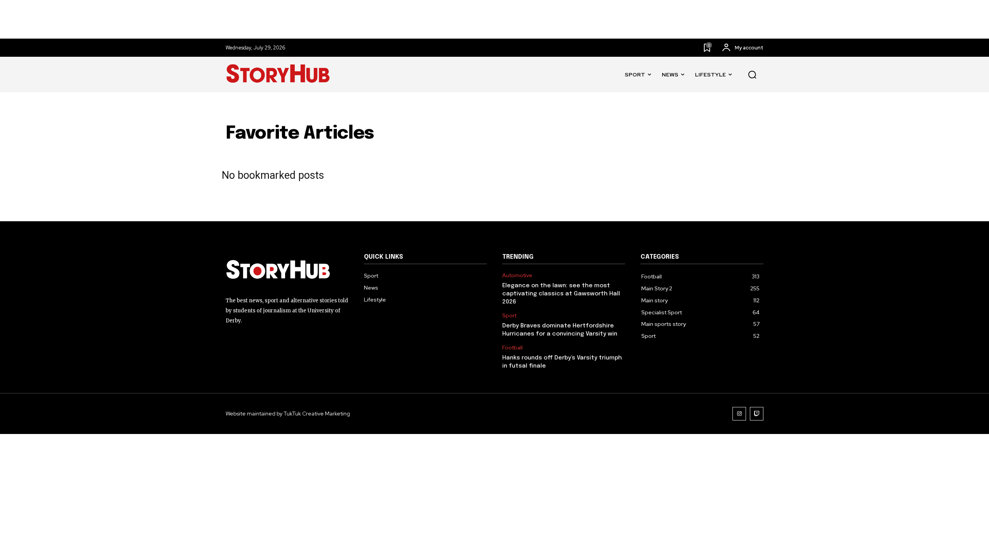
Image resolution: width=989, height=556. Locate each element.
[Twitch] (756, 413)
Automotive (517, 275)
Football (512, 347)
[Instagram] (739, 413)
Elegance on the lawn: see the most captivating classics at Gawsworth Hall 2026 (561, 294)
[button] (752, 75)
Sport (509, 315)
